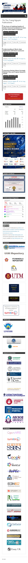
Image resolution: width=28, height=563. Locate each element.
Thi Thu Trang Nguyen (8, 60)
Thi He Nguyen (11, 83)
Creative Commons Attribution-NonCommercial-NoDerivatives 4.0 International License (14, 231)
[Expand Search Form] (25, 16)
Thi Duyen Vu (22, 58)
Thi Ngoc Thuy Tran (13, 37)
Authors (20, 228)
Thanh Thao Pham (12, 58)
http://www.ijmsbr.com (17, 234)
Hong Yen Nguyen (12, 81)
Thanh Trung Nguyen (13, 39)
